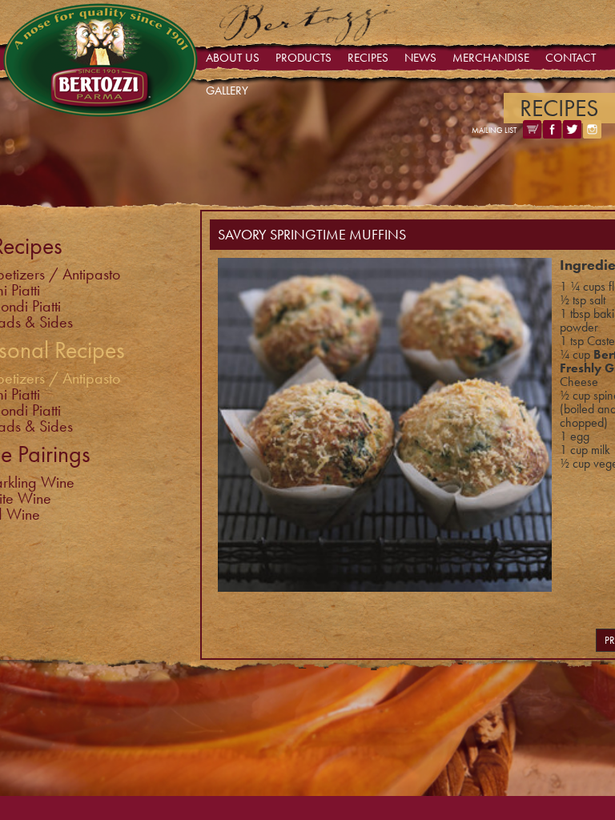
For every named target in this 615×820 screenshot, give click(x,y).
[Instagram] (592, 134)
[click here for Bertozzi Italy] (307, 39)
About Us (232, 58)
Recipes (368, 58)
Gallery (227, 90)
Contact (570, 58)
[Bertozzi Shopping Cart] (532, 134)
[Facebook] (552, 134)
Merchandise (490, 58)
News (420, 58)
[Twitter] (572, 134)
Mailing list (494, 130)
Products (303, 58)
